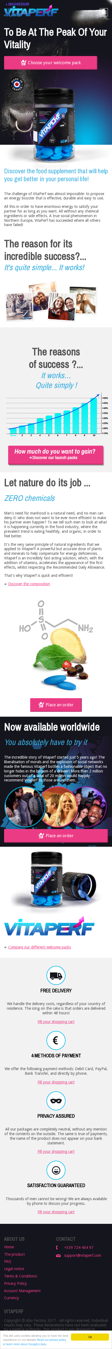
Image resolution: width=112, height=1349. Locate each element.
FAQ (7, 1261)
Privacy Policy (15, 1283)
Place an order (60, 704)
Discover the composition (29, 584)
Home (9, 1247)
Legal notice (14, 1269)
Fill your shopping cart (56, 1022)
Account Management (22, 1291)
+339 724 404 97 (79, 1247)
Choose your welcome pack (54, 62)
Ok (90, 1337)
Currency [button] (11, 1298)
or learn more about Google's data (24, 1344)
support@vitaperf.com (82, 1255)
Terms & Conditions (20, 1276)
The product (14, 1254)
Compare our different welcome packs (39, 947)
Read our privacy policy (51, 1340)
